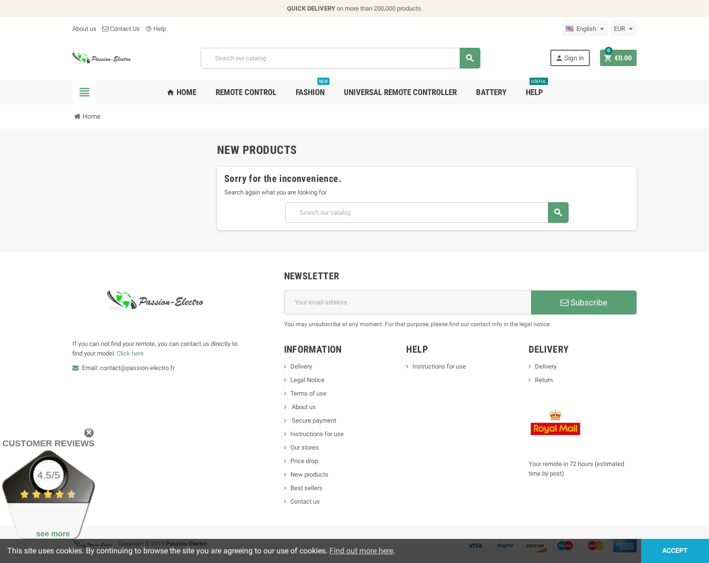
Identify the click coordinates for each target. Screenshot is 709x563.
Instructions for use (317, 434)
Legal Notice (307, 380)
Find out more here (361, 550)
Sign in (569, 58)
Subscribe (588, 302)
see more (53, 534)
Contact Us (124, 28)
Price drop (304, 461)
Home (181, 92)
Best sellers (306, 488)
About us (84, 28)
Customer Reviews (48, 443)
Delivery (301, 366)
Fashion (312, 88)
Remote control (246, 92)
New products (309, 474)
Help (156, 28)
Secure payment (313, 420)
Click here (130, 353)
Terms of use (308, 393)
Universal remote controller (400, 92)
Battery (491, 92)
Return (544, 380)
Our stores (304, 447)
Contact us (305, 501)
